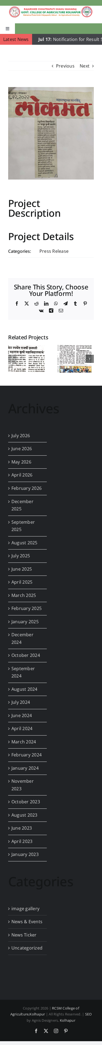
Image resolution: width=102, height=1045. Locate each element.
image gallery (25, 909)
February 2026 (26, 488)
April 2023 (21, 841)
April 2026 (21, 475)
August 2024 (24, 689)
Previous (65, 66)
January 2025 (25, 622)
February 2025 (26, 608)
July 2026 (20, 436)
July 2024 (20, 702)
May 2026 (21, 462)
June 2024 (21, 715)
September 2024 (23, 672)
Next (84, 66)
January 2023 (25, 854)
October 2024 (25, 655)
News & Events (26, 922)
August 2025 (24, 543)
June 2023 (21, 828)
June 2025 (21, 569)
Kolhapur (67, 1020)
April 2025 (21, 582)
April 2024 (21, 728)
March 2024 (23, 742)
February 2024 (26, 755)
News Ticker (24, 935)
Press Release (54, 251)
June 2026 (21, 449)
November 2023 (22, 785)
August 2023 (24, 815)
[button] (12, 359)
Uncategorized (26, 948)
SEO (88, 1014)
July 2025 (20, 556)
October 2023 (25, 802)
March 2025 (23, 595)
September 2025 (23, 526)
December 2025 (22, 505)
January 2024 (25, 768)
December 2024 (22, 638)
